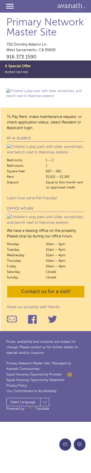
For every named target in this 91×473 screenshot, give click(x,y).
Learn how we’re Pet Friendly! (32, 198)
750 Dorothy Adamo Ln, (31, 47)
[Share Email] (12, 319)
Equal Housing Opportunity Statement (35, 380)
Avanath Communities (72, 6)
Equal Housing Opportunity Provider (34, 374)
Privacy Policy (16, 385)
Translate (42, 409)
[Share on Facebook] (32, 319)
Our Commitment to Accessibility (31, 391)
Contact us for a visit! (46, 291)
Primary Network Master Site (45, 28)
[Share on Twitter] (52, 319)
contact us (38, 347)
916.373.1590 (21, 57)
